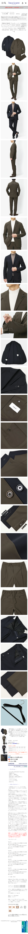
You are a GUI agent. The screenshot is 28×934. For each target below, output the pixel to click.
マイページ (12, 13)
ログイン (18, 13)
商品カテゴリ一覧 (4, 16)
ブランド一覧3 (10, 16)
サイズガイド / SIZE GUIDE (19, 885)
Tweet (9, 755)
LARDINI (16, 16)
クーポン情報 (5, 13)
